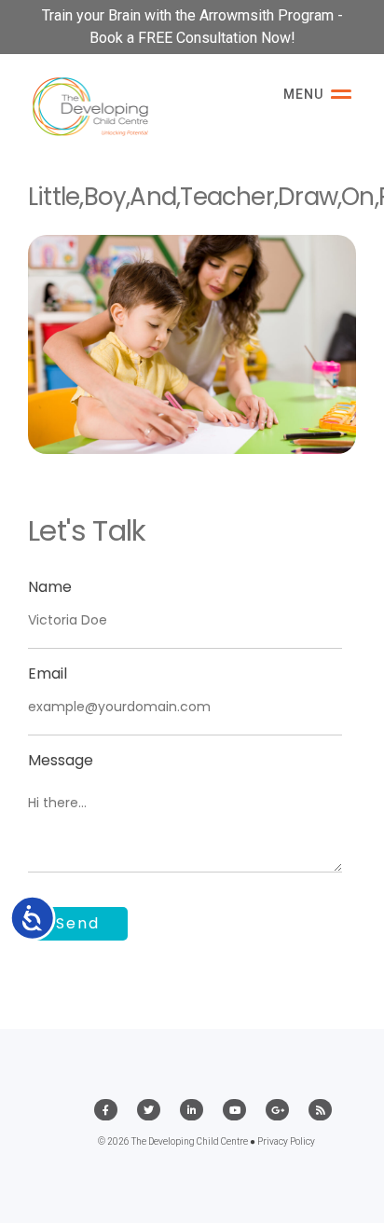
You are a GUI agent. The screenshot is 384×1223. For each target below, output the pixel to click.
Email (47, 673)
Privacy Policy (286, 1141)
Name (50, 587)
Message (60, 760)
